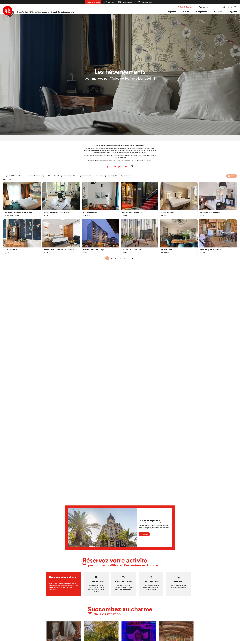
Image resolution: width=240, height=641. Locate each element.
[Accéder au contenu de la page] (120, 127)
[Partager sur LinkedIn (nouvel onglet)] (115, 167)
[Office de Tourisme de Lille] (8, 11)
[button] (172, 11)
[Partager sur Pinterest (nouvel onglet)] (122, 167)
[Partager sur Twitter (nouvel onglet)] (111, 167)
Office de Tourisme (185, 7)
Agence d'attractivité (207, 7)
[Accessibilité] (232, 6)
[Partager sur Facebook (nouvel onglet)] (107, 167)
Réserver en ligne (93, 2)
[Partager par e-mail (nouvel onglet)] (126, 167)
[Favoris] (228, 7)
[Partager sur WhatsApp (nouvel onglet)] (119, 167)
